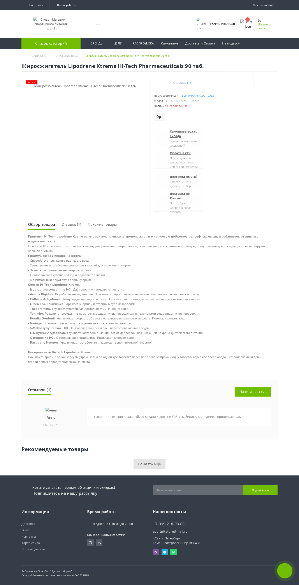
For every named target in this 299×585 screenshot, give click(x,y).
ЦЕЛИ (118, 43)
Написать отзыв (253, 391)
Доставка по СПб (183, 177)
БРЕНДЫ (97, 43)
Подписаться (260, 490)
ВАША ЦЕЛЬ (39, 56)
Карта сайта (30, 543)
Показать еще (149, 464)
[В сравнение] (271, 82)
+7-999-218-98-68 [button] (169, 523)
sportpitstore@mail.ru (170, 531)
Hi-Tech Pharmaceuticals (195, 96)
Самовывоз (170, 43)
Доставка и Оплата (200, 43)
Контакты (28, 536)
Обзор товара (41, 224)
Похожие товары (102, 224)
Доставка (28, 524)
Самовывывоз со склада (183, 133)
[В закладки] (259, 82)
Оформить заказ (264, 26)
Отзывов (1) (71, 224)
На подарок (231, 43)
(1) (189, 82)
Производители (33, 549)
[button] (35, 5)
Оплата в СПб (180, 153)
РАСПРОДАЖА (143, 43)
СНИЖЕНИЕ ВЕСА (67, 56)
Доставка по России (180, 195)
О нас (25, 530)
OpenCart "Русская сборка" (55, 571)
